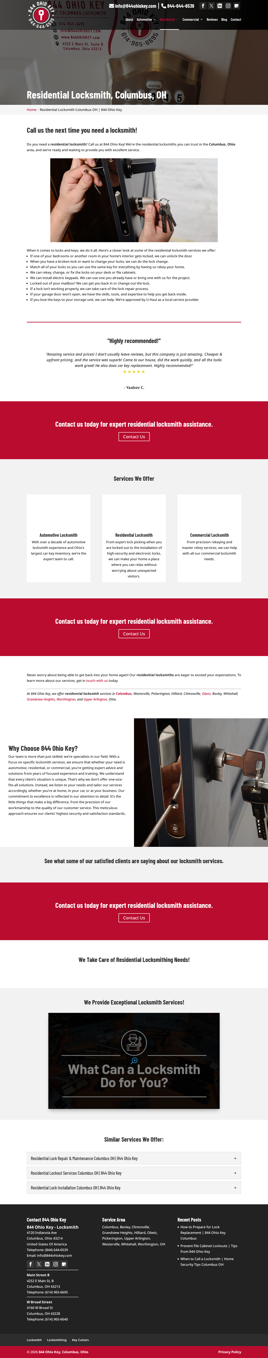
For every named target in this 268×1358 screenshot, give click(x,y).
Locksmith (34, 1340)
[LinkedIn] (219, 5)
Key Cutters (80, 1340)
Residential (167, 20)
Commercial (191, 20)
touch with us (97, 680)
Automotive (144, 20)
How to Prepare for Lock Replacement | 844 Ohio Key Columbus (202, 1233)
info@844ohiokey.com (135, 6)
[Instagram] (228, 5)
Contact (236, 20)
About (129, 20)
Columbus (124, 693)
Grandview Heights (41, 699)
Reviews (212, 20)
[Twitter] (211, 5)
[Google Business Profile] (236, 5)
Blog (224, 20)
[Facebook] (203, 5)
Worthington (66, 699)
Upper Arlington (95, 699)
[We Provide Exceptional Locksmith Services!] (134, 1061)
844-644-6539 (180, 6)
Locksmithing (57, 1340)
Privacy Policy (229, 1352)
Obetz (206, 693)
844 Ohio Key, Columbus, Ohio (63, 1352)
